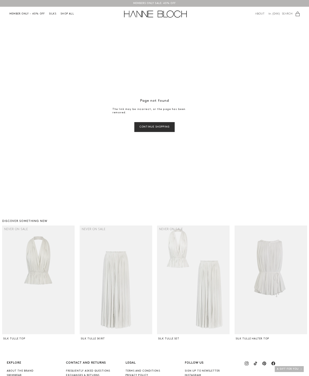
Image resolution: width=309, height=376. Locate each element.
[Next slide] (71, 280)
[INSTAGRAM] (246, 363)
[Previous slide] (5, 280)
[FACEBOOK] (273, 363)
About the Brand (20, 371)
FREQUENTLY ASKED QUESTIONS (88, 371)
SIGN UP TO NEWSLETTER (202, 371)
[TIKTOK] (255, 363)
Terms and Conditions (142, 371)
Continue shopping (154, 127)
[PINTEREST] (264, 363)
